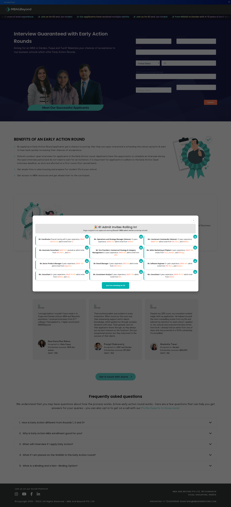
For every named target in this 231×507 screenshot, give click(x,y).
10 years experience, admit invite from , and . (170, 240)
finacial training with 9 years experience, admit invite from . (62, 240)
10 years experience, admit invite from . (116, 240)
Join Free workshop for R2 (115, 285)
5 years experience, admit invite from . (115, 275)
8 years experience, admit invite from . (62, 265)
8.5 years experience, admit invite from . (115, 252)
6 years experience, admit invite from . (170, 275)
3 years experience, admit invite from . (116, 265)
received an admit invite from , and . (61, 251)
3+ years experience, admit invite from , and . (170, 265)
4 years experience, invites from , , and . (170, 251)
